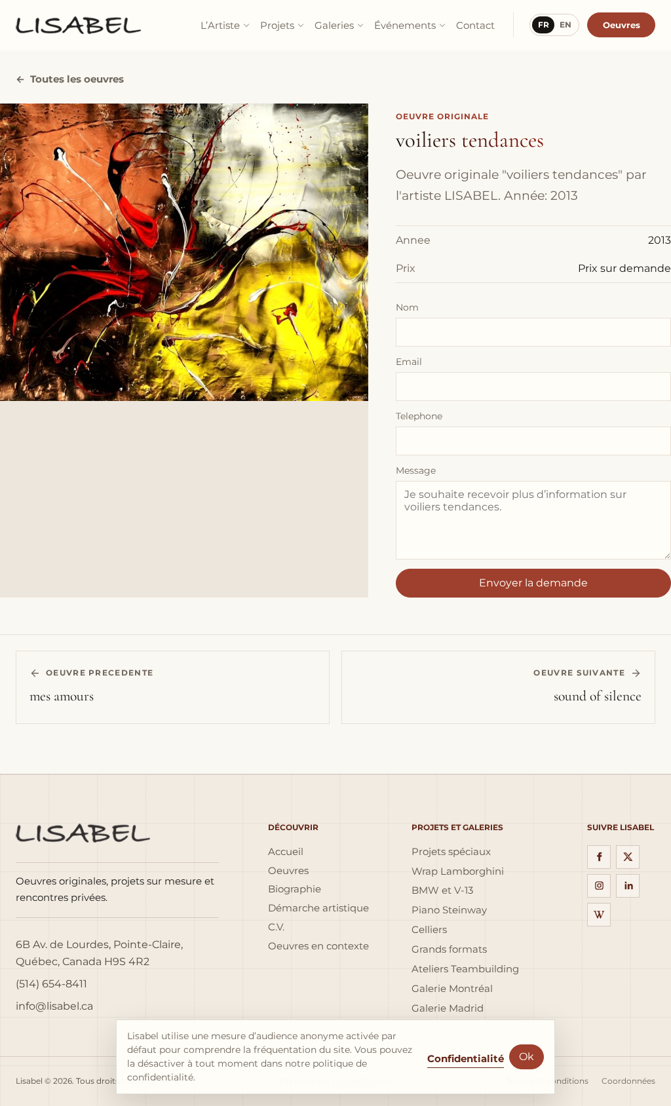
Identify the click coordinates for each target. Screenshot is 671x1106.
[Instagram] (599, 886)
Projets (277, 25)
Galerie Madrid (448, 1008)
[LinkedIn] (628, 886)
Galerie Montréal (452, 989)
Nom (407, 307)
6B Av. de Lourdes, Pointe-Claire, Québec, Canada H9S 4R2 (99, 953)
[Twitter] (628, 857)
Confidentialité (465, 1058)
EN (565, 24)
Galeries (334, 25)
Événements (405, 25)
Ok (526, 1056)
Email (409, 362)
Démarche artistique (318, 908)
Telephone (419, 416)
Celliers (429, 930)
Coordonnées (628, 1081)
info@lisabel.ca (54, 1006)
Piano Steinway (449, 910)
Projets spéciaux (451, 852)
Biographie (294, 889)
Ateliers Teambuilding (465, 969)
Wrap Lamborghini (458, 871)
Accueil (285, 852)
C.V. (276, 927)
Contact (475, 25)
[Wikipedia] (599, 914)
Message (416, 470)
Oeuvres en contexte (318, 946)
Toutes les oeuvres (70, 79)
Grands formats (449, 949)
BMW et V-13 (442, 890)
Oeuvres (621, 25)
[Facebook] (599, 857)
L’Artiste (220, 25)
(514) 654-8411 (51, 984)
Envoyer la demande (533, 583)
